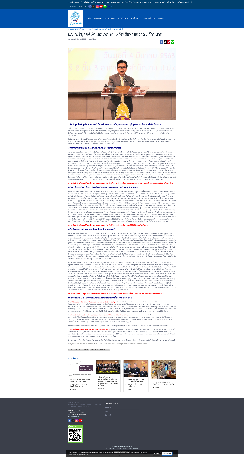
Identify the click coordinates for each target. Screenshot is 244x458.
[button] (169, 18)
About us (108, 408)
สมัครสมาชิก (83, 6)
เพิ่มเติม (160, 18)
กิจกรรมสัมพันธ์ (110, 18)
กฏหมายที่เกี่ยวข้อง (149, 18)
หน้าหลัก (88, 18)
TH (111, 6)
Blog (106, 411)
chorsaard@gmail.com (79, 414)
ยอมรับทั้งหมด (167, 454)
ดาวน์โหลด (135, 18)
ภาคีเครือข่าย (122, 18)
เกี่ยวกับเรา (97, 18)
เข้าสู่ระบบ (73, 6)
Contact (108, 415)
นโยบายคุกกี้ (84, 455)
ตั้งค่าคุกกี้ (156, 454)
